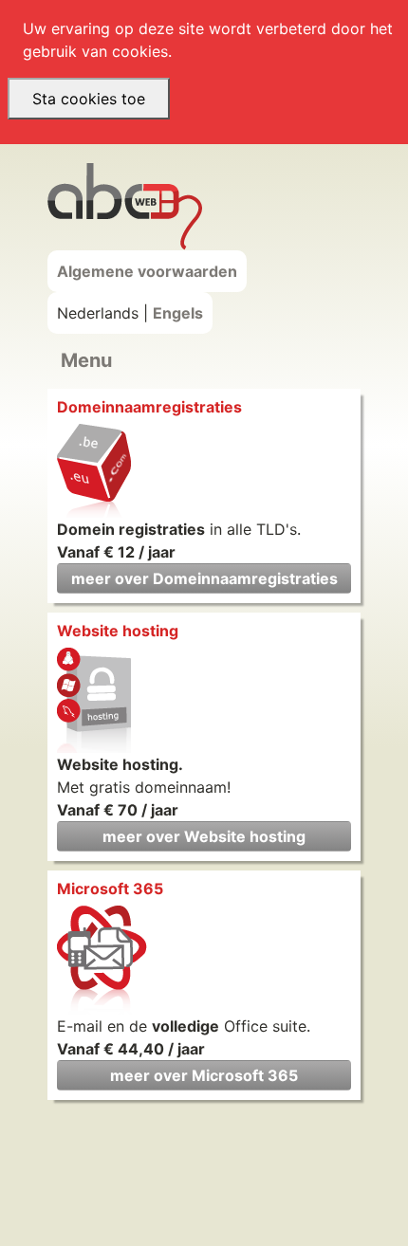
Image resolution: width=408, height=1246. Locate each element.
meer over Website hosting (204, 836)
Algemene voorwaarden (147, 271)
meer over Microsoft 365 (204, 1075)
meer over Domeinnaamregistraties (204, 578)
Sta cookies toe (88, 98)
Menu (86, 360)
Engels (178, 312)
